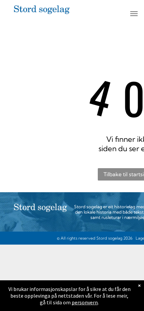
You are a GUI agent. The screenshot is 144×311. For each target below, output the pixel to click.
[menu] (134, 13)
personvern (85, 302)
